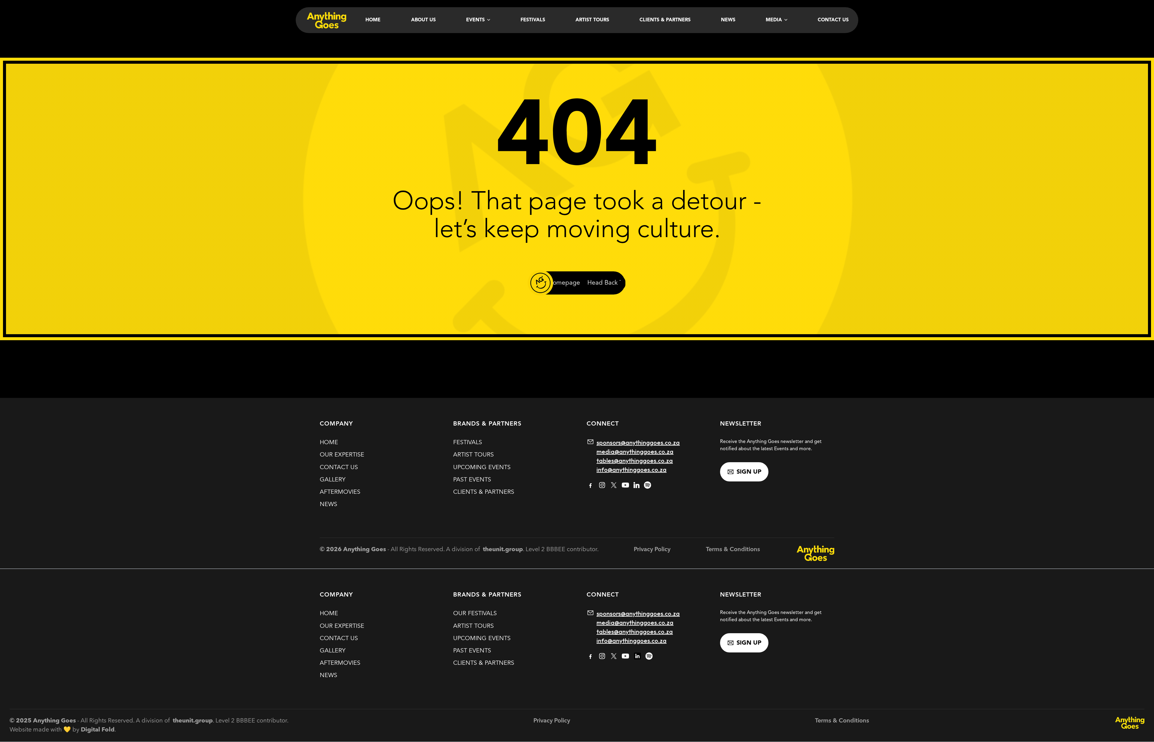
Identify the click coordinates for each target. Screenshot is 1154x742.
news (328, 505)
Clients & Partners (665, 20)
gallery (332, 480)
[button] (478, 20)
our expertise (342, 455)
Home (372, 20)
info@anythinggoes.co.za (632, 469)
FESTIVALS (467, 443)
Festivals (533, 20)
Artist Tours (592, 20)
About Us (423, 20)
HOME (329, 443)
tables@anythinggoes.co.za (635, 460)
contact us (339, 468)
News (728, 20)
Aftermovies (340, 492)
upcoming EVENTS (482, 468)
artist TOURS (473, 455)
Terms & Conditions (733, 550)
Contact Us (833, 20)
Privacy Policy (652, 550)
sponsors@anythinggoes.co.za (638, 442)
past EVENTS (472, 480)
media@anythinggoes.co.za (635, 451)
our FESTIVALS (475, 614)
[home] (325, 20)
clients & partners (483, 492)
